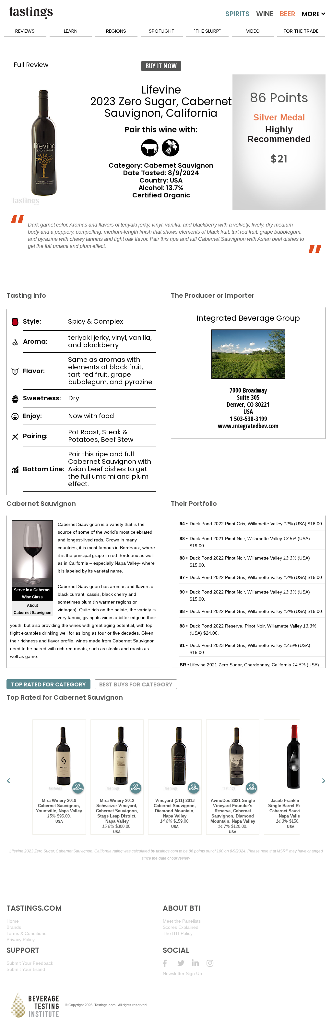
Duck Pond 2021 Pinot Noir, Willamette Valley (243, 538)
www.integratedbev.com (248, 426)
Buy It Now (161, 65)
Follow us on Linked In (199, 963)
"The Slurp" (207, 31)
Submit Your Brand (25, 969)
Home (12, 921)
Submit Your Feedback (29, 963)
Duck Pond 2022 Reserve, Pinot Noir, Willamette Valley (253, 625)
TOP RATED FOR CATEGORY (48, 684)
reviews (25, 31)
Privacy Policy (20, 939)
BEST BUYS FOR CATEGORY (135, 684)
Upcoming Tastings (214, 963)
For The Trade (301, 31)
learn (70, 31)
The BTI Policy (178, 933)
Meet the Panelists (182, 921)
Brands (13, 927)
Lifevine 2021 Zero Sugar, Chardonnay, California (247, 664)
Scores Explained (180, 927)
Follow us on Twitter (184, 963)
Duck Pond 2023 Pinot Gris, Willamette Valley (243, 645)
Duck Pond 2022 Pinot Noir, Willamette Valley (243, 558)
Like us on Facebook (170, 963)
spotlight (161, 31)
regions (116, 31)
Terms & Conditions (26, 933)
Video (253, 31)
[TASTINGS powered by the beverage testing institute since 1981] (30, 16)
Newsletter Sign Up (182, 973)
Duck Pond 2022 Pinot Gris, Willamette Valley (241, 523)
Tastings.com (104, 1005)
